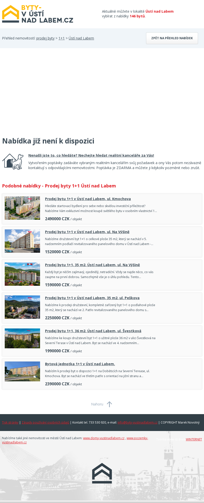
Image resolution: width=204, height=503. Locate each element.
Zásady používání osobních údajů (45, 422)
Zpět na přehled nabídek (172, 38)
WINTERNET (194, 439)
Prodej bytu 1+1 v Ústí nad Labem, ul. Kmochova (88, 198)
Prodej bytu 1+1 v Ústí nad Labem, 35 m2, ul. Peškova (92, 297)
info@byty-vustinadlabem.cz (137, 422)
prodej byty (45, 38)
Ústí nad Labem (81, 38)
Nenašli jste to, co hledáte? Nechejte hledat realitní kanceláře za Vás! (91, 155)
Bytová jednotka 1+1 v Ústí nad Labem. (80, 363)
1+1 (61, 38)
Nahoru (97, 404)
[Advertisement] (39, 95)
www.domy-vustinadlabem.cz (103, 438)
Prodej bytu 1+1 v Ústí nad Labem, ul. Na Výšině (87, 231)
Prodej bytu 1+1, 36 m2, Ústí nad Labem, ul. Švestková (93, 330)
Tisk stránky (10, 422)
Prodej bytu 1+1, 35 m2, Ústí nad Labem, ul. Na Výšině (92, 264)
